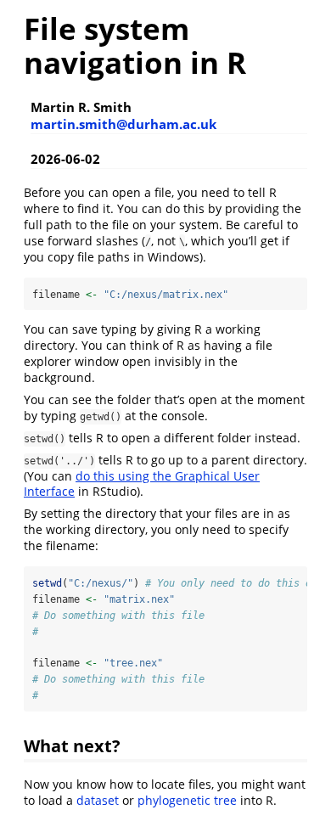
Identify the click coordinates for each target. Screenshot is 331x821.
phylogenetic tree (187, 800)
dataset (97, 800)
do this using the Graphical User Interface (142, 484)
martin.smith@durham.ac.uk (123, 123)
